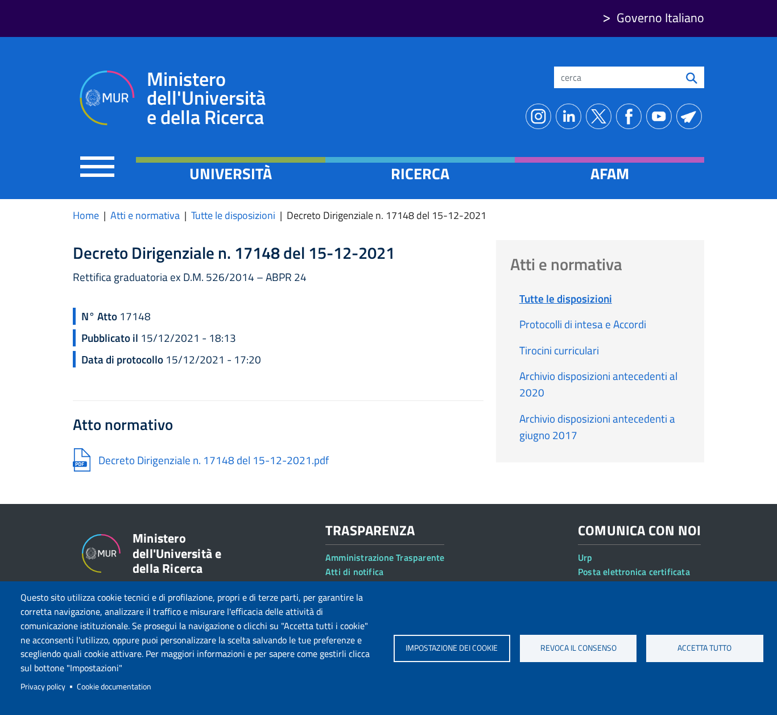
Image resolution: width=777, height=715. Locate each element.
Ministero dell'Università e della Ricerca (206, 98)
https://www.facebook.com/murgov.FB (631, 116)
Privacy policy (42, 686)
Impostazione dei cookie (452, 648)
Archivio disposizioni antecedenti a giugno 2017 (597, 426)
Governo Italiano (660, 17)
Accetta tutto (704, 648)
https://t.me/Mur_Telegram (691, 116)
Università (230, 173)
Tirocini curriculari (559, 350)
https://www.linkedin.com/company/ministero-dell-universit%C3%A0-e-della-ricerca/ (571, 116)
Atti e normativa (145, 215)
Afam (609, 173)
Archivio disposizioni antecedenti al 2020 (598, 383)
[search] (691, 77)
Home (86, 215)
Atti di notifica (354, 571)
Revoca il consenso (578, 648)
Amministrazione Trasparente (384, 557)
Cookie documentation (114, 686)
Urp (585, 557)
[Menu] (97, 166)
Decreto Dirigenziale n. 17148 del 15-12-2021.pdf (213, 460)
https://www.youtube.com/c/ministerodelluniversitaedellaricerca (661, 116)
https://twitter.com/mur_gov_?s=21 (601, 116)
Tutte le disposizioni (233, 215)
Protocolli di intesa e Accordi (582, 324)
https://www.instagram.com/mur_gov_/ (540, 116)
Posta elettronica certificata (634, 571)
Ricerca (420, 173)
